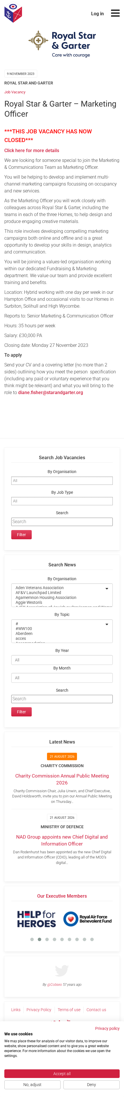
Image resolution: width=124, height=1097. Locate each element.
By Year (62, 650)
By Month (62, 668)
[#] (58, 623)
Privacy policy (107, 1028)
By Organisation (62, 471)
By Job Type (62, 492)
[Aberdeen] (58, 633)
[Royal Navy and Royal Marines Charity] (92, 919)
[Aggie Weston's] (58, 602)
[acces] (58, 638)
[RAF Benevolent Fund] (41, 919)
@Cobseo (54, 985)
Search (62, 512)
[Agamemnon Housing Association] (58, 597)
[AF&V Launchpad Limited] (58, 592)
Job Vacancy (14, 92)
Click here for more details (31, 150)
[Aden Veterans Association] (58, 587)
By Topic (62, 614)
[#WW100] (58, 628)
